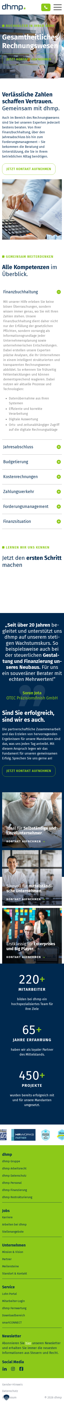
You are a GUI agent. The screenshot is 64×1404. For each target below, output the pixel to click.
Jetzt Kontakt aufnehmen (28, 59)
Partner (7, 1259)
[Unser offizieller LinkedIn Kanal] (4, 1369)
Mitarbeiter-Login (13, 1301)
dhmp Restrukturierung (17, 1197)
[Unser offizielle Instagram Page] (12, 1369)
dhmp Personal (12, 1183)
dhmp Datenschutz (14, 1175)
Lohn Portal (9, 1294)
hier (28, 1343)
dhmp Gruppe (11, 1161)
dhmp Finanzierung (14, 1190)
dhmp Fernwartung (14, 1308)
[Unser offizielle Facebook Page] (21, 1369)
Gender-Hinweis (12, 1384)
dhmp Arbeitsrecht (14, 1168)
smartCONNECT (12, 1322)
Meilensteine (10, 1266)
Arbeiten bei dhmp (14, 1224)
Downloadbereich (13, 1315)
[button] (6, 1397)
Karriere (7, 1217)
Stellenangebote (13, 1231)
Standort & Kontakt (14, 1273)
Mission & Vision (12, 1252)
